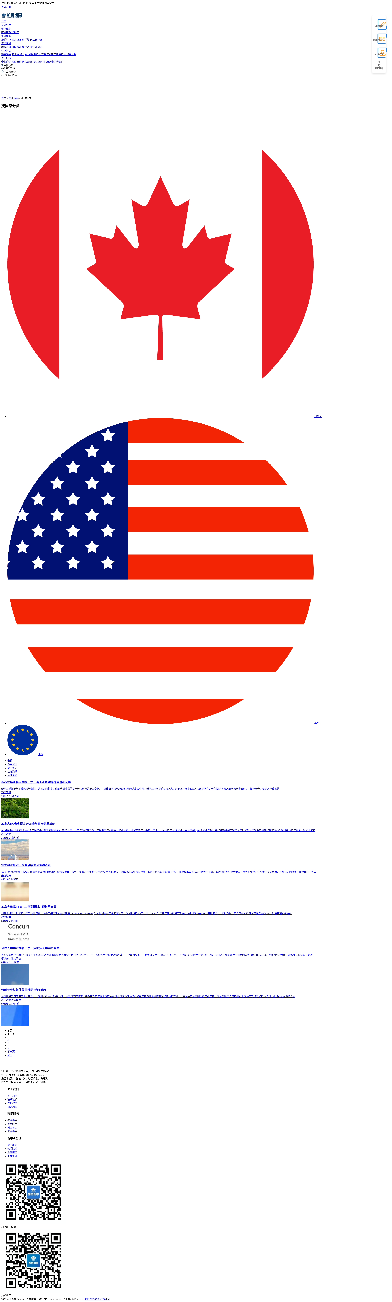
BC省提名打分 (33, 54)
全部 (9, 760)
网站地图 (12, 1107)
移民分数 (71, 54)
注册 (8, 7)
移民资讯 (16, 47)
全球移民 (6, 25)
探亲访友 (16, 39)
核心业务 (37, 61)
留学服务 (14, 32)
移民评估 (6, 54)
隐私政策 (12, 1103)
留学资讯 (27, 47)
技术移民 (12, 1120)
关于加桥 (6, 58)
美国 (316, 723)
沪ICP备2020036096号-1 (97, 1299)
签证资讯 (37, 47)
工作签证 (37, 39)
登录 (3, 7)
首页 (3, 21)
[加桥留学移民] (19, 1065)
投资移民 (12, 1124)
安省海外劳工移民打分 (53, 54)
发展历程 (16, 61)
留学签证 (27, 39)
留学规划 (6, 28)
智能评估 (6, 50)
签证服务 (6, 36)
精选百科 (6, 47)
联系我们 (58, 61)
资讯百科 (6, 43)
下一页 (11, 1051)
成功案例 (48, 61)
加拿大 (318, 416)
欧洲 (40, 754)
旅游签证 (6, 39)
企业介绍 (6, 61)
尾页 (9, 1055)
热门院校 (12, 1148)
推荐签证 (12, 1156)
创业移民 (12, 1127)
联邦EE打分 (18, 54)
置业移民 (12, 1131)
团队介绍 (27, 61)
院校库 (5, 32)
